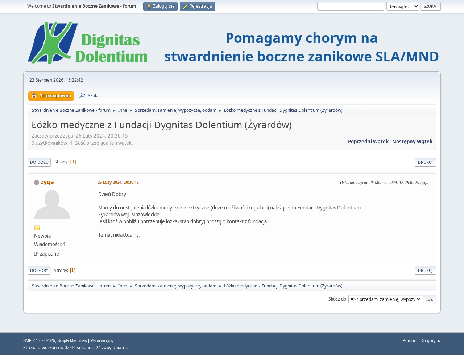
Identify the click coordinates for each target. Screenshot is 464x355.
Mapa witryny (102, 340)
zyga (47, 182)
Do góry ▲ (430, 340)
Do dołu (39, 162)
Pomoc (409, 340)
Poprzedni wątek (368, 141)
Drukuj (425, 162)
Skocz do (337, 298)
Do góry (39, 270)
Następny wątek (412, 141)
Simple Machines (72, 340)
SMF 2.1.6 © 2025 (39, 340)
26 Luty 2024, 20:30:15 (118, 182)
